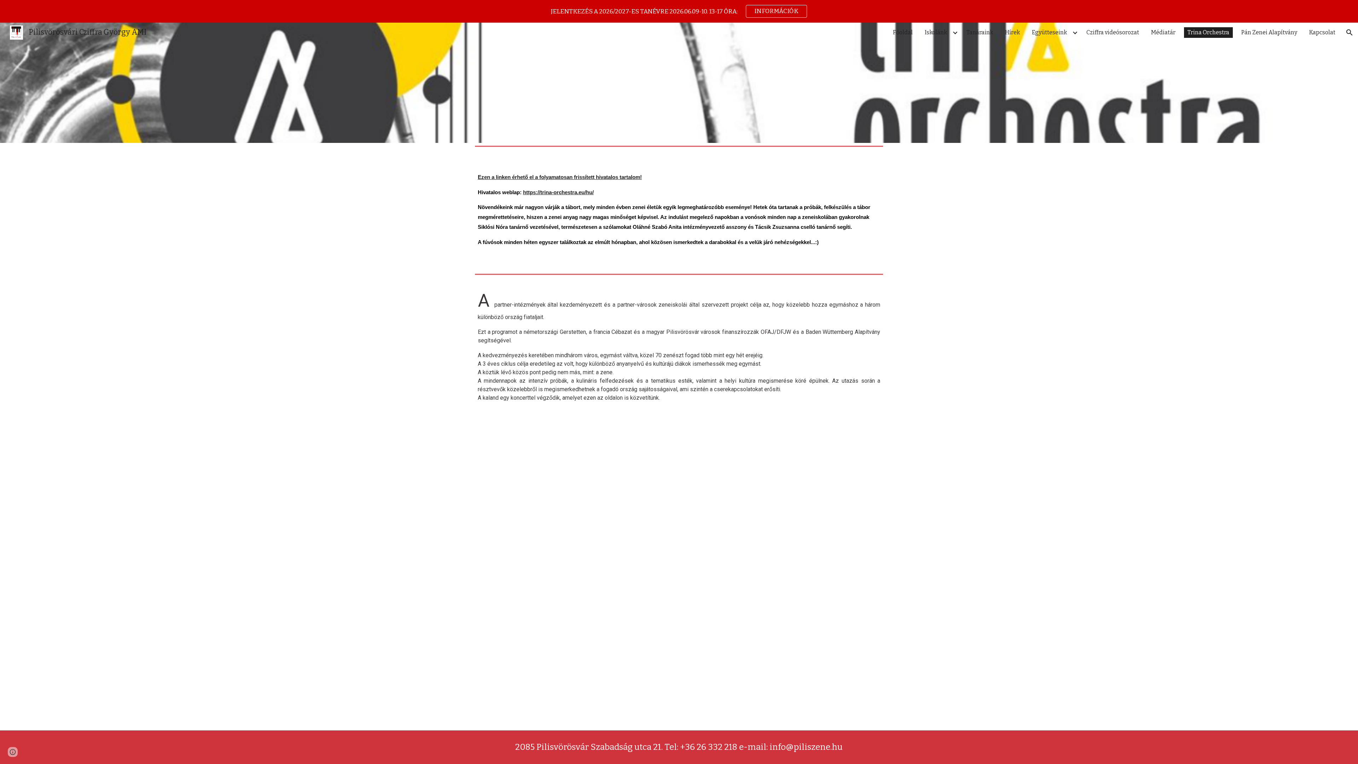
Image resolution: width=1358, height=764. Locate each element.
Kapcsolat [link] (1322, 32)
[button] (1349, 32)
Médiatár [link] (1163, 32)
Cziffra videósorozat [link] (1112, 32)
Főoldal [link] (903, 32)
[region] (679, 11)
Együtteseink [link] (1049, 32)
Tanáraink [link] (980, 32)
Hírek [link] (1012, 32)
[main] (679, 210)
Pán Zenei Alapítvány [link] (1269, 32)
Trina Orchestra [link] (1208, 32)
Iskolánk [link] (936, 32)
